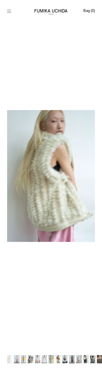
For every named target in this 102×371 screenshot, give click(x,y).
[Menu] (12, 11)
